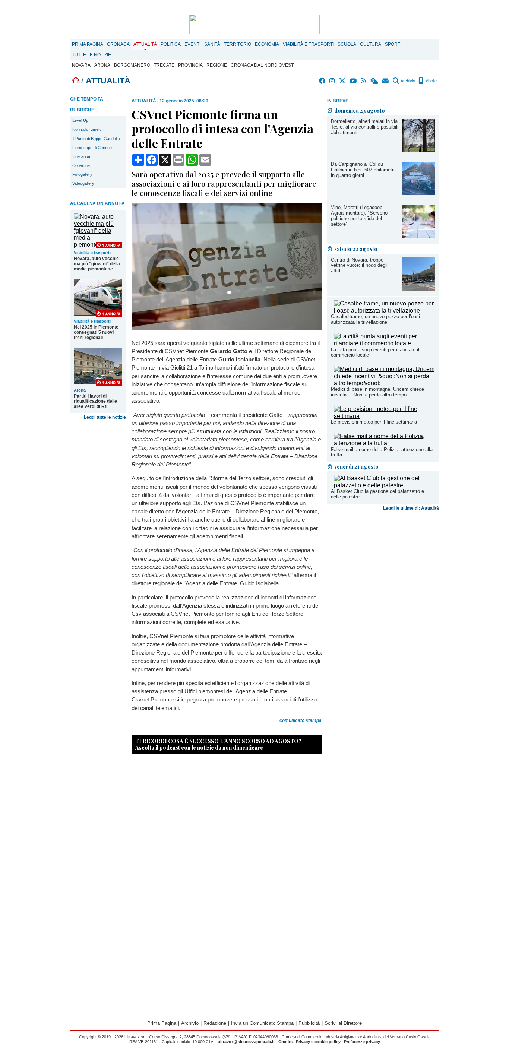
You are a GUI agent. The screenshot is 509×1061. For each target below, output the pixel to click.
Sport (392, 44)
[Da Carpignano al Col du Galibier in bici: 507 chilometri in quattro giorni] (418, 193)
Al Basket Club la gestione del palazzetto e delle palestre (377, 494)
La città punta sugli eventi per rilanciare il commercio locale (375, 352)
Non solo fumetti (86, 129)
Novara (81, 65)
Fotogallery (82, 174)
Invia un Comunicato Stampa (262, 1023)
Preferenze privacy (362, 1041)
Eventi (192, 44)
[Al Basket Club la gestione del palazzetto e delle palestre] (384, 485)
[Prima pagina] (75, 80)
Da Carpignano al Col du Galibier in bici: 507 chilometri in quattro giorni (363, 169)
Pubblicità (309, 1023)
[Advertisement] (383, 572)
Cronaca (118, 44)
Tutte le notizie (91, 54)
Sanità (212, 44)
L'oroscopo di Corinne (92, 147)
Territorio (237, 44)
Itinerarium (81, 156)
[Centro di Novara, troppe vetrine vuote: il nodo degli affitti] (418, 289)
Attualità (145, 44)
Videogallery (83, 183)
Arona (102, 65)
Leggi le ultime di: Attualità (411, 508)
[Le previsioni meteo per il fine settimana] (384, 416)
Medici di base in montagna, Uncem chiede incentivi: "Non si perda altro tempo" (377, 392)
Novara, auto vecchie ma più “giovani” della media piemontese (97, 264)
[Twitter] (342, 81)
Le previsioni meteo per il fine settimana (374, 422)
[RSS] (364, 81)
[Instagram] (332, 81)
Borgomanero (132, 65)
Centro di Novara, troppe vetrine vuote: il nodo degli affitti (359, 265)
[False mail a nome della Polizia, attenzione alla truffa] (384, 443)
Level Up (80, 120)
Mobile (430, 81)
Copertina (81, 165)
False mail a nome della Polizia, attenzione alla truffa (382, 452)
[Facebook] (322, 81)
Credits (285, 1041)
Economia (267, 44)
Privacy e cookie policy (318, 1041)
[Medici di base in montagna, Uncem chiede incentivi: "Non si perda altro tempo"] (384, 383)
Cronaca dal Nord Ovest (262, 65)
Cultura (370, 44)
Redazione (214, 1023)
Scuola (347, 44)
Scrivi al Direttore (343, 1023)
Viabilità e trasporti (308, 44)
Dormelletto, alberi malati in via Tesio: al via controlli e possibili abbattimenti (364, 126)
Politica (171, 44)
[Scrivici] (385, 81)
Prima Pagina (87, 44)
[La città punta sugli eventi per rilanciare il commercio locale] (384, 343)
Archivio (407, 81)
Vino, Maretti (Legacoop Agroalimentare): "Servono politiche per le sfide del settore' (359, 216)
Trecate (164, 65)
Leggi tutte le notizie (105, 417)
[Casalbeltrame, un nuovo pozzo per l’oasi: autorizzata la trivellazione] (384, 310)
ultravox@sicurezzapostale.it (246, 1041)
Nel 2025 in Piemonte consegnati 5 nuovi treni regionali (96, 332)
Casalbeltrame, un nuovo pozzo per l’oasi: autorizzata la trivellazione (376, 319)
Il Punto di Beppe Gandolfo (96, 138)
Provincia (190, 65)
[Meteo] (374, 81)
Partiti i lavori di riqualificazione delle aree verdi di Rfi (95, 401)
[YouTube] (353, 81)
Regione (216, 65)
